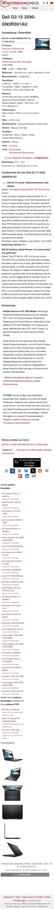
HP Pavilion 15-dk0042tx (11, 652)
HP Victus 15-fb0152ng (10, 730)
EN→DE (34, 189)
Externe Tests (37, 863)
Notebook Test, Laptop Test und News (16, 863)
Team (17, 896)
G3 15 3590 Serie (39, 444)
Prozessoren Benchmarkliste (16, 422)
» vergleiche (40, 157)
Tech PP (13, 256)
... (51, 7)
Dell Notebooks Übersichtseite (21, 152)
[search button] (44, 3)
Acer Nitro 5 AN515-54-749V (12, 582)
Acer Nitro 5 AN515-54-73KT (13, 691)
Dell (46, 863)
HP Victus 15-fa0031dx (10, 709)
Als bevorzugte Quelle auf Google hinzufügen (29, 462)
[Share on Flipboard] (20, 475)
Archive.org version (37, 256)
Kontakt (38, 896)
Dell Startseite (15, 149)
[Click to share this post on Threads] (19, 470)
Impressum (9, 896)
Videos (35, 7)
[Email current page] (33, 476)
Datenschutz (28, 896)
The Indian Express (18, 189)
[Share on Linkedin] (27, 475)
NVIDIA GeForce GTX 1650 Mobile (16, 61)
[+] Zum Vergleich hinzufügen (18, 157)
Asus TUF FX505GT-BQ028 (12, 546)
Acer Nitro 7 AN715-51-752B (12, 676)
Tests (15, 7)
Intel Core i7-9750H (10, 48)
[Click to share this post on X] (33, 470)
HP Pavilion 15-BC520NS (11, 569)
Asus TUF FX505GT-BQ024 (12, 576)
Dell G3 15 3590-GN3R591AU (16, 444)
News (24, 7)
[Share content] (6, 471)
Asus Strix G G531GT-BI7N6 (12, 623)
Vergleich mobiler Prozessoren (17, 419)
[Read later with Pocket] (46, 470)
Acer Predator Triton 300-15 (12, 629)
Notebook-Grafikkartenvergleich (17, 380)
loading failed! (6, 874)
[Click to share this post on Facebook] (12, 470)
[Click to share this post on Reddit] (39, 470)
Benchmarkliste (10, 384)
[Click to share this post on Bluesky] (26, 470)
